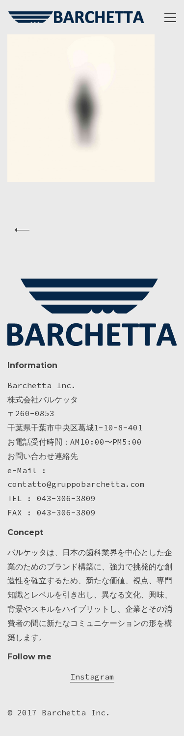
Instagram (92, 676)
